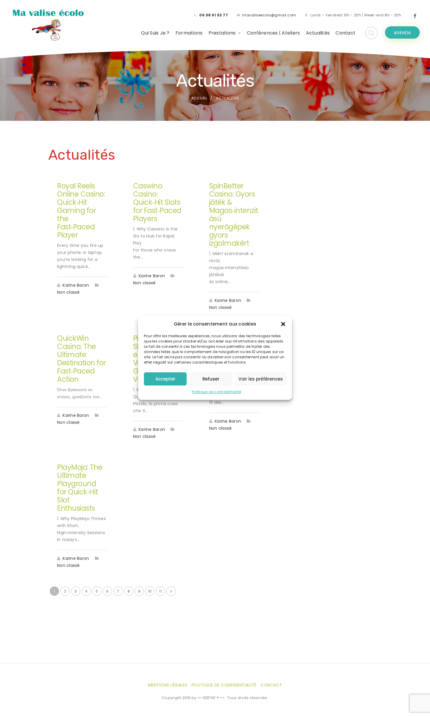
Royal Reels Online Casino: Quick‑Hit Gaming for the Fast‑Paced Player (81, 210)
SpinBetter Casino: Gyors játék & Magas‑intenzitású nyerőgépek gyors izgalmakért (233, 214)
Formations (189, 33)
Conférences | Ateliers (273, 33)
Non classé (68, 292)
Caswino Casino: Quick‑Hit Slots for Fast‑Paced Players (157, 202)
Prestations (222, 33)
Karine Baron (76, 285)
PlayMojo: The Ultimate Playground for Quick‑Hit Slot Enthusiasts (79, 487)
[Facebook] (415, 16)
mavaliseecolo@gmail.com (269, 15)
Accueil (199, 98)
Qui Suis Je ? (155, 33)
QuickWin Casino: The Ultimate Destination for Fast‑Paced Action (81, 358)
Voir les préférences (260, 379)
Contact (345, 33)
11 (160, 591)
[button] (283, 324)
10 (150, 591)
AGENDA (402, 33)
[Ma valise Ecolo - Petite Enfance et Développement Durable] (48, 24)
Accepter (165, 379)
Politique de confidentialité (216, 391)
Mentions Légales (168, 685)
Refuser (210, 379)
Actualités (318, 33)
